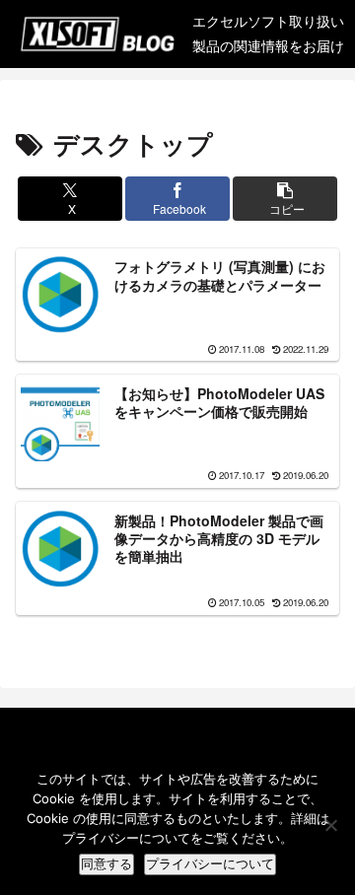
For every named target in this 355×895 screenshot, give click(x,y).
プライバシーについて (210, 864)
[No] (330, 825)
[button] (285, 198)
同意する (106, 864)
